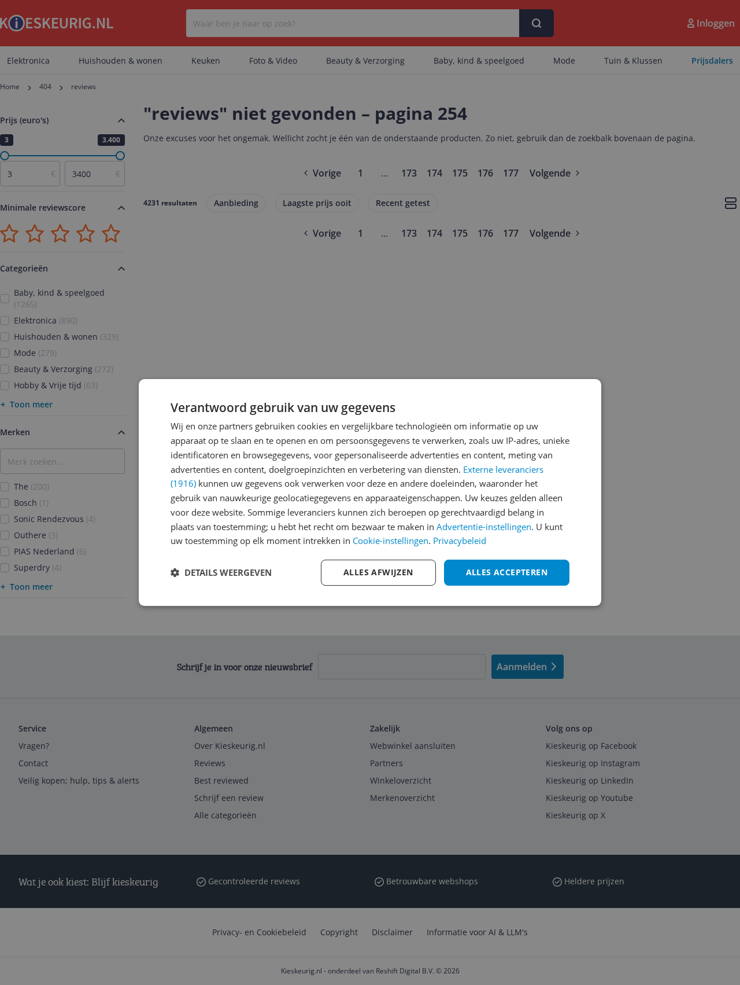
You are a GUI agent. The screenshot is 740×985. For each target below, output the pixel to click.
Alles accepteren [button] (506, 572)
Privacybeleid (459, 540)
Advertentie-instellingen (483, 526)
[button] (221, 573)
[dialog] (370, 492)
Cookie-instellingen (390, 540)
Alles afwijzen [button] (378, 572)
